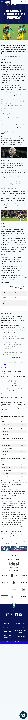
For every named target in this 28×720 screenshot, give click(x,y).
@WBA (5, 354)
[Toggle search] (26, 2)
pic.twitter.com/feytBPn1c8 (11, 386)
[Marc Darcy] (23, 589)
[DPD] (14, 575)
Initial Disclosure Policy (20, 631)
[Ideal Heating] (14, 565)
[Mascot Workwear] (4, 589)
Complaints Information (7, 636)
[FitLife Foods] (4, 582)
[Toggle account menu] (21, 2)
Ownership (7, 623)
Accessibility (20, 623)
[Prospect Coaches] (4, 596)
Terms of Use (8, 631)
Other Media (13, 643)
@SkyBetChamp (8, 338)
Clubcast (22, 643)
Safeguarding (20, 636)
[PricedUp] (14, 582)
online (7, 408)
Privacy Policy (14, 620)
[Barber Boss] (23, 575)
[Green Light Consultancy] (14, 589)
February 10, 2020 (8, 391)
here (18, 56)
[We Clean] (23, 596)
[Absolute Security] (14, 596)
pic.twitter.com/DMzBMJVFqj (12, 358)
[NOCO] (23, 582)
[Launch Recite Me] (23, 715)
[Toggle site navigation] (2, 2)
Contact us (20, 627)
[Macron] (4, 575)
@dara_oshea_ (7, 384)
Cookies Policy (7, 627)
